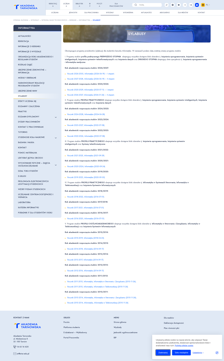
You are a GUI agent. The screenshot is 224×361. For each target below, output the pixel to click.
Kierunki (72, 20)
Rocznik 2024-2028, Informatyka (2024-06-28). (86, 114)
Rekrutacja (53, 4)
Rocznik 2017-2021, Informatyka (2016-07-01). (85, 207)
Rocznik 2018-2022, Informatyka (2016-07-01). (86, 196)
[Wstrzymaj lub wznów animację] (173, 5)
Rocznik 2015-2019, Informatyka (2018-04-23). (86, 238)
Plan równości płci (171, 328)
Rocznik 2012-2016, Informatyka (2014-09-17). (85, 270)
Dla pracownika (91, 12)
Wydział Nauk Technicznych (54, 20)
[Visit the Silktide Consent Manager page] (217, 352)
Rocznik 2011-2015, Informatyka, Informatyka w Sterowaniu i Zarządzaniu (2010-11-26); (101, 281)
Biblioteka (79, 4)
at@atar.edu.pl (23, 353)
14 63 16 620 (22, 346)
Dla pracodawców (116, 4)
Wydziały (110, 12)
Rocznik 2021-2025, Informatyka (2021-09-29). (86, 155)
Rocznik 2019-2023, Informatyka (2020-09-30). (86, 177)
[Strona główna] (29, 8)
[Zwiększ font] (191, 5)
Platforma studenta (72, 327)
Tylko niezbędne (181, 352)
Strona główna (20, 20)
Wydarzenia (128, 12)
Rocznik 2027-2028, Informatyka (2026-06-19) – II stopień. (91, 79)
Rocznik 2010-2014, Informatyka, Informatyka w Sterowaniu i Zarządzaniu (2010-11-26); (102, 297)
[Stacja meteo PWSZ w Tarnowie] (197, 5)
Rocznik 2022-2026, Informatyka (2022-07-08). (86, 136)
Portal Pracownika (71, 337)
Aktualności (146, 12)
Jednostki (73, 12)
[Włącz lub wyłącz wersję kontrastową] (179, 5)
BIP (90, 4)
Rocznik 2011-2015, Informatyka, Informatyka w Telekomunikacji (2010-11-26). (98, 286)
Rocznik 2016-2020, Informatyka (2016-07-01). (86, 218)
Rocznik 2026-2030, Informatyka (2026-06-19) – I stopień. (91, 73)
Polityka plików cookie (184, 345)
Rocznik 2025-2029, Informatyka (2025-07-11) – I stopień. (90, 89)
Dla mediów (169, 318)
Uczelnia (66, 4)
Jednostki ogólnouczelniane (125, 332)
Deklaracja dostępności (174, 323)
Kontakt (201, 12)
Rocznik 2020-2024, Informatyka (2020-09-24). (86, 166)
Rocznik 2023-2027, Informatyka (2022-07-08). (86, 125)
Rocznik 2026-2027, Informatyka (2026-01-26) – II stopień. (91, 95)
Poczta (99, 4)
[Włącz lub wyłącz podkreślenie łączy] (166, 5)
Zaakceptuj (163, 352)
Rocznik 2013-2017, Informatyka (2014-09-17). (85, 259)
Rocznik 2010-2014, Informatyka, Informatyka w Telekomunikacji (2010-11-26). (98, 302)
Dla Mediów (183, 12)
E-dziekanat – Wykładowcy (75, 332)
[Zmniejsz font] (185, 5)
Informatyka (84, 20)
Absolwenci (165, 12)
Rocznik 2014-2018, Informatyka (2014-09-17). (85, 249)
